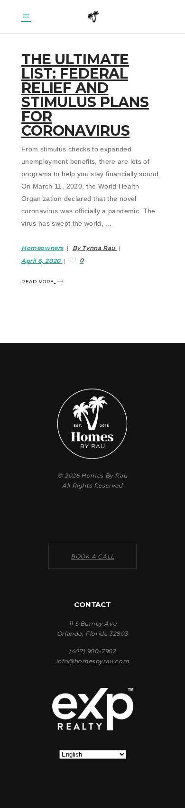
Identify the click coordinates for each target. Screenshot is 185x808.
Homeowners (42, 247)
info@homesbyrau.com (92, 661)
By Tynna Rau (95, 247)
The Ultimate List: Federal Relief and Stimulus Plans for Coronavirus (85, 95)
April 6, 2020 (41, 260)
